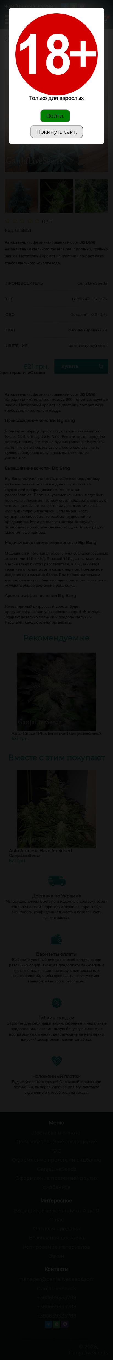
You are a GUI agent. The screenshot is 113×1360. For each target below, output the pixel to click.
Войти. (55, 116)
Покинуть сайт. (56, 131)
